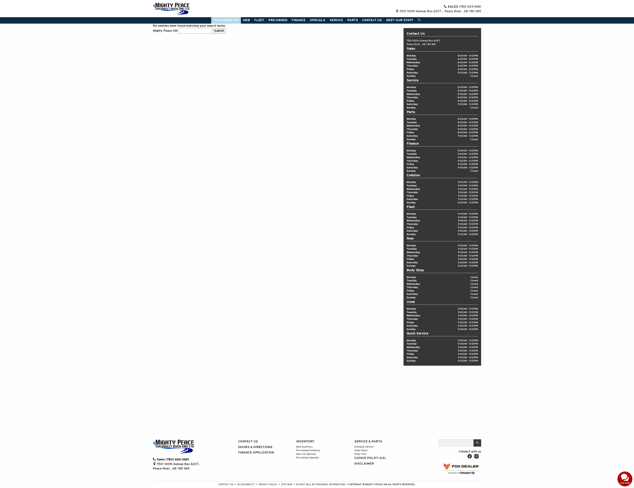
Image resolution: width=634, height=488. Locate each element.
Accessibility (246, 484)
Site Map (287, 484)
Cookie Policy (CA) (370, 458)
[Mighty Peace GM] (171, 8)
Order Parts (361, 450)
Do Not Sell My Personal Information (321, 484)
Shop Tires (360, 454)
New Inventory (304, 447)
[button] (226, 20)
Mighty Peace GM (165, 30)
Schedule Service (364, 447)
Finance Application (256, 452)
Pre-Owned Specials (307, 457)
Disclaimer (364, 463)
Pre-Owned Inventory (308, 450)
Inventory (305, 441)
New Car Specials (306, 454)
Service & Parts (368, 441)
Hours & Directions (255, 447)
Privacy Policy (268, 484)
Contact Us (248, 441)
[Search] (477, 442)
